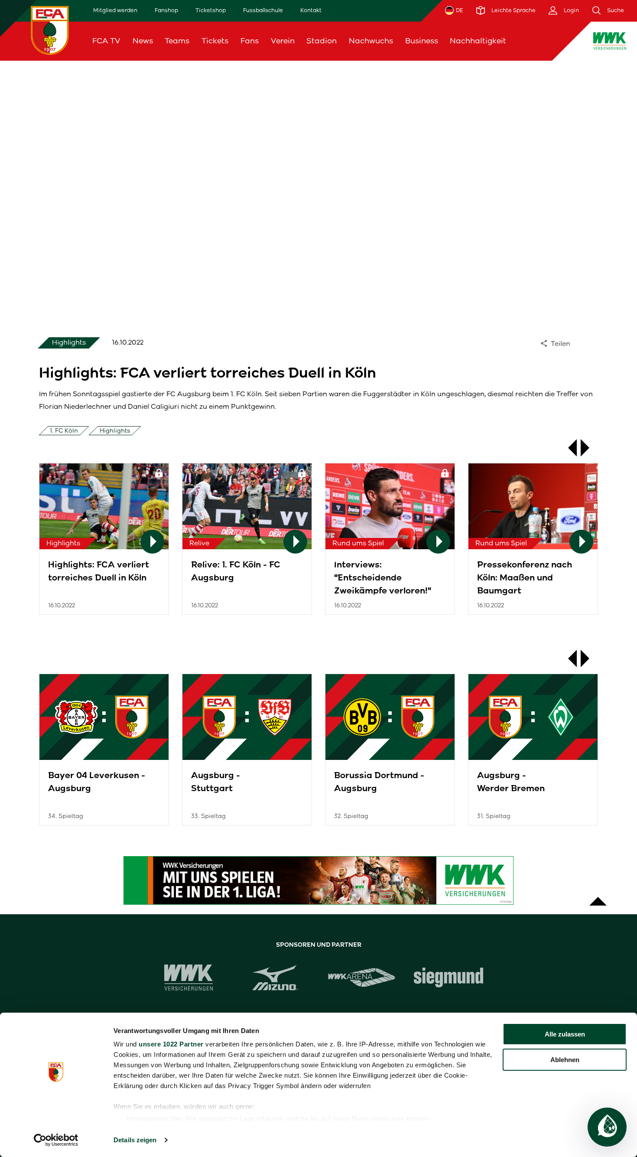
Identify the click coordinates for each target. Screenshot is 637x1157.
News (143, 41)
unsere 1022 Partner (171, 1044)
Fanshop (166, 10)
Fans (249, 41)
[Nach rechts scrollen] (589, 447)
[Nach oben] (598, 897)
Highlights (115, 430)
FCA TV (106, 41)
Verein (283, 41)
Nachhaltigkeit (478, 41)
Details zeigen (135, 1140)
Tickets (215, 41)
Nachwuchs (371, 41)
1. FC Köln (64, 430)
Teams (177, 41)
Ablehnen (564, 1059)
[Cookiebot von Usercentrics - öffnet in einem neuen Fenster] (56, 1140)
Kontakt (311, 10)
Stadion (321, 41)
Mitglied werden (115, 10)
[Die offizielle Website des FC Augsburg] (50, 30)
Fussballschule (263, 10)
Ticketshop (210, 10)
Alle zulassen (565, 1034)
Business (421, 41)
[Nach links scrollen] (568, 447)
